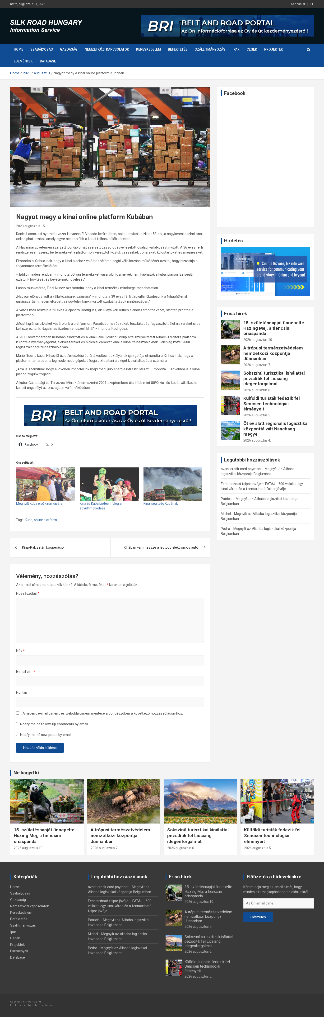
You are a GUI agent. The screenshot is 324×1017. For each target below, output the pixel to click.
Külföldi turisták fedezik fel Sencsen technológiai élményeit (271, 404)
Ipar (236, 49)
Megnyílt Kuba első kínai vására (39, 503)
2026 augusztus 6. (257, 390)
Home (18, 49)
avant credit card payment (241, 469)
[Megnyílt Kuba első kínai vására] (45, 484)
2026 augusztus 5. (257, 415)
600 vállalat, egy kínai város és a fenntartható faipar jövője (120, 906)
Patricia (226, 499)
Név (20, 651)
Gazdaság (69, 49)
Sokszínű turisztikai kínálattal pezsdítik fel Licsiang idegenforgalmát (274, 378)
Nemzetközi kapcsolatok (107, 49)
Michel (226, 514)
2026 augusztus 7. (257, 365)
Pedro (225, 529)
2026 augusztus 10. (258, 340)
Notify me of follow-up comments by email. (54, 724)
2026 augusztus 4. (257, 440)
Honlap (21, 692)
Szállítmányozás (210, 49)
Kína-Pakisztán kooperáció (43, 547)
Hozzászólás (27, 593)
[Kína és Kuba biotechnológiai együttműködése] (109, 484)
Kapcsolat (298, 4)
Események (23, 61)
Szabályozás (41, 49)
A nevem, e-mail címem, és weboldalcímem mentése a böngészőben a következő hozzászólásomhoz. (103, 713)
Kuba (28, 520)
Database (48, 61)
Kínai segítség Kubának (160, 503)
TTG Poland (33, 1001)
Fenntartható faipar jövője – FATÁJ (248, 484)
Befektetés (178, 49)
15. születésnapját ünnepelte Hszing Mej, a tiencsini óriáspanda (273, 328)
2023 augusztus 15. (31, 226)
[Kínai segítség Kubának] (172, 484)
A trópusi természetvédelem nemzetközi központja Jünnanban (273, 353)
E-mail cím (25, 671)
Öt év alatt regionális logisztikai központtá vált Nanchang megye (276, 429)
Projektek (273, 49)
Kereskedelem (148, 49)
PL (312, 4)
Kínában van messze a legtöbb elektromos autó (161, 547)
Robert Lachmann (43, 1005)
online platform (45, 520)
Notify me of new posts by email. (46, 735)
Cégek (252, 49)
